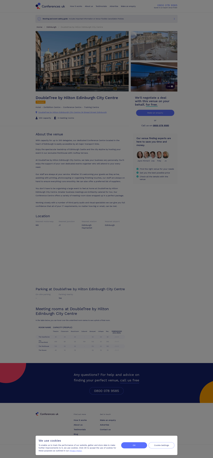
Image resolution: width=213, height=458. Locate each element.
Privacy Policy (76, 451)
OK (134, 445)
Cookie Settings (161, 445)
